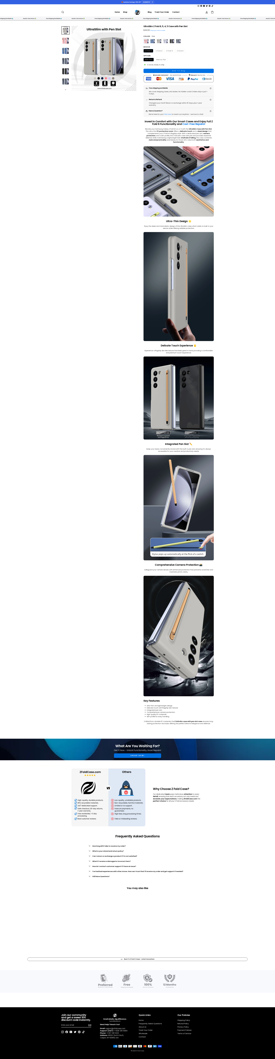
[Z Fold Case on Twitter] (75, 1032)
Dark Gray (178, 41)
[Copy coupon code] (152, 2)
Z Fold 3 (148, 51)
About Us (142, 1027)
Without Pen (161, 60)
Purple (165, 41)
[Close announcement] (273, 2)
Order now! (137, 755)
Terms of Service (184, 1033)
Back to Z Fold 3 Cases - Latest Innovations (139, 959)
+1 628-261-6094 (120, 1031)
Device (147, 47)
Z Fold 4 (159, 51)
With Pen (148, 60)
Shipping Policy (183, 1020)
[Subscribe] (89, 1025)
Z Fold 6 (180, 51)
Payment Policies (184, 1030)
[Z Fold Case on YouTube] (71, 1032)
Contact (175, 12)
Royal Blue (152, 41)
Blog (149, 12)
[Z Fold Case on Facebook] (66, 1032)
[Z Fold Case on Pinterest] (79, 1032)
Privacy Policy (183, 1027)
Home (117, 12)
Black (172, 41)
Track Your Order (162, 12)
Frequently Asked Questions (150, 1023)
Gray (159, 41)
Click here (167, 114)
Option (147, 56)
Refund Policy (183, 1023)
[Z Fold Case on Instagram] (62, 1032)
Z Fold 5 (169, 51)
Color (149, 36)
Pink (146, 41)
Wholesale (143, 1033)
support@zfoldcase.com (115, 1028)
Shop (125, 12)
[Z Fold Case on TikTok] (83, 1032)
